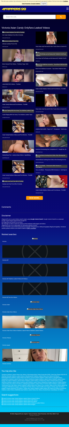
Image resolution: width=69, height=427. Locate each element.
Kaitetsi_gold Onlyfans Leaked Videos (31, 382)
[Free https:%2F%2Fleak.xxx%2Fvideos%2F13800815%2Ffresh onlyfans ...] (51, 55)
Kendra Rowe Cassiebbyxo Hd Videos (53, 390)
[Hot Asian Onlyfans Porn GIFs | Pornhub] (13, 32)
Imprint (26, 414)
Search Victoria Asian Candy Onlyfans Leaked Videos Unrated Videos (21, 398)
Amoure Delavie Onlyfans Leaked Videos (41, 377)
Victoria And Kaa (6, 363)
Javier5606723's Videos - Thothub (11, 84)
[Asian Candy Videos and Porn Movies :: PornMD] (18, 101)
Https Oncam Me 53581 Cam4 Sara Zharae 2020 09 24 (52, 374)
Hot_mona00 (45, 385)
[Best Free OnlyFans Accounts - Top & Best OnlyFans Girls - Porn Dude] (51, 66)
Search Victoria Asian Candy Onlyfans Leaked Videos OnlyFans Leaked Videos (23, 403)
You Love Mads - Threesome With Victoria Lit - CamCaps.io (51, 170)
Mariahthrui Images (47, 382)
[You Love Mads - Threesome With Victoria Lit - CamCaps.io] (51, 167)
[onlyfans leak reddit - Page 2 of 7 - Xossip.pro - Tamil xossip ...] (51, 126)
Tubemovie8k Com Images (43, 387)
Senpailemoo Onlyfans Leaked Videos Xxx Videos (15, 379)
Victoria (4, 241)
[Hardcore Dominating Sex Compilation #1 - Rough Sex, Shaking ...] (51, 146)
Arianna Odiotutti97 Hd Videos (14, 388)
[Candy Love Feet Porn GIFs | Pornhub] (12, 181)
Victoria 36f (5, 260)
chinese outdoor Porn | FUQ (9, 44)
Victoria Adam (6, 304)
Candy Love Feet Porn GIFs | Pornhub (12, 184)
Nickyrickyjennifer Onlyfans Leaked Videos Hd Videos (16, 377)
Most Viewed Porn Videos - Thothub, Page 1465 (15, 64)
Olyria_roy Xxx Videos (55, 385)
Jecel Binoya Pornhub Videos (27, 387)
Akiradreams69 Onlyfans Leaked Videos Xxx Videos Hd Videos (42, 376)
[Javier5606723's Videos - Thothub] (18, 81)
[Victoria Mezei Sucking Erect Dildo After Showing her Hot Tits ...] (51, 157)
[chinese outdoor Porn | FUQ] (10, 41)
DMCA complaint (31, 228)
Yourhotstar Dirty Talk (7, 385)
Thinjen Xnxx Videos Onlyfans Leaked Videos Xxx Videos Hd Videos (41, 388)
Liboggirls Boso (57, 377)
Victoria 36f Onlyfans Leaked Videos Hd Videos (14, 279)
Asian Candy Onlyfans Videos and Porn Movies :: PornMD (17, 135)
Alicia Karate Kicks (32, 374)
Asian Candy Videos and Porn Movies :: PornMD (14, 104)
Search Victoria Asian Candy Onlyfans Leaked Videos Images (19, 404)
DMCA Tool (56, 414)
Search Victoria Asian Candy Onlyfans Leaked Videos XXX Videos (20, 400)
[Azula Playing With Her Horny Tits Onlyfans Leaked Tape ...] (18, 112)
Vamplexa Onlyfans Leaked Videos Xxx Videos (14, 374)
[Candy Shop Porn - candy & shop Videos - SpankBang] (18, 152)
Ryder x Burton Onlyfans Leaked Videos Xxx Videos (27, 385)
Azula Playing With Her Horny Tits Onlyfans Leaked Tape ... (17, 114)
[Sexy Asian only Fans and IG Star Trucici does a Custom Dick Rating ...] (51, 43)
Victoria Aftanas (6, 338)
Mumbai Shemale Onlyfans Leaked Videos (13, 376)
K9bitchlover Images (13, 387)
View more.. (34, 198)
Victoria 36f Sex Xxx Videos (9, 297)
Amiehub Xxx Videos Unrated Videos (49, 380)
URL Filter (49, 414)
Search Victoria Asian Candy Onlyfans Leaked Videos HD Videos (20, 401)
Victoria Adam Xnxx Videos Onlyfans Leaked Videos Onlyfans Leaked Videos (22, 330)
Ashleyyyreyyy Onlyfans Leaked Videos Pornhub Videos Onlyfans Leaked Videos (44, 383)
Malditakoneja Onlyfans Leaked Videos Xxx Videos (28, 390)
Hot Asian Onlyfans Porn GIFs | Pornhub (12, 35)
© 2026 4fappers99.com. (17, 414)
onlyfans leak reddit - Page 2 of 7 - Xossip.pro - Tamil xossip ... (52, 129)
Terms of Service (32, 414)
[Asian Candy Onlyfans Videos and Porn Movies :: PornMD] (18, 132)
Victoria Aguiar (6, 345)
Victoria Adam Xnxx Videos (9, 312)
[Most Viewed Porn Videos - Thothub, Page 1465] (18, 61)
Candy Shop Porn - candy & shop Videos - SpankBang (16, 155)
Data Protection (42, 414)
